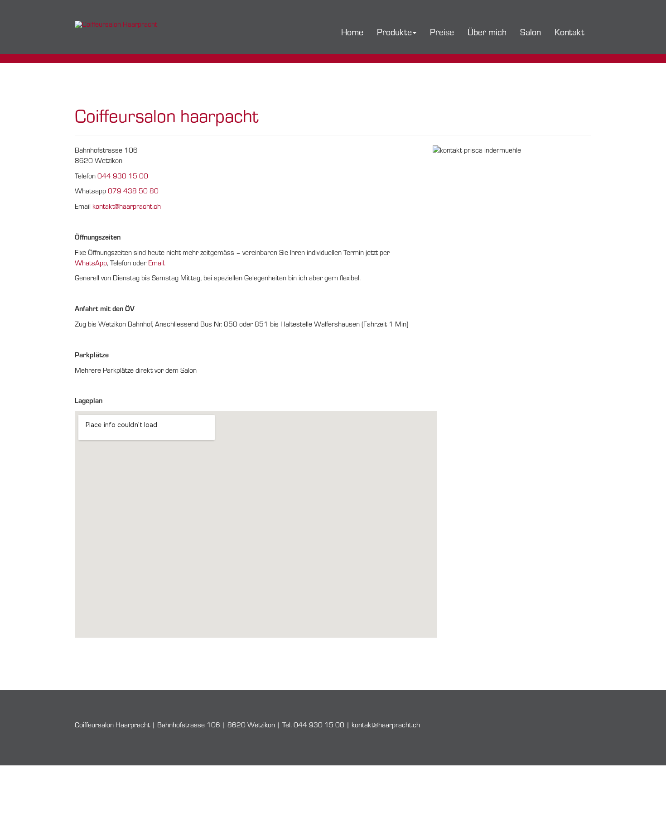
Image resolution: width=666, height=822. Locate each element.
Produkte (394, 31)
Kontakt (569, 31)
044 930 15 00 (122, 176)
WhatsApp (91, 263)
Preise (442, 31)
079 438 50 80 (133, 191)
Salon (530, 31)
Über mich (487, 31)
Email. (156, 263)
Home (352, 31)
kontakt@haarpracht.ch (126, 206)
